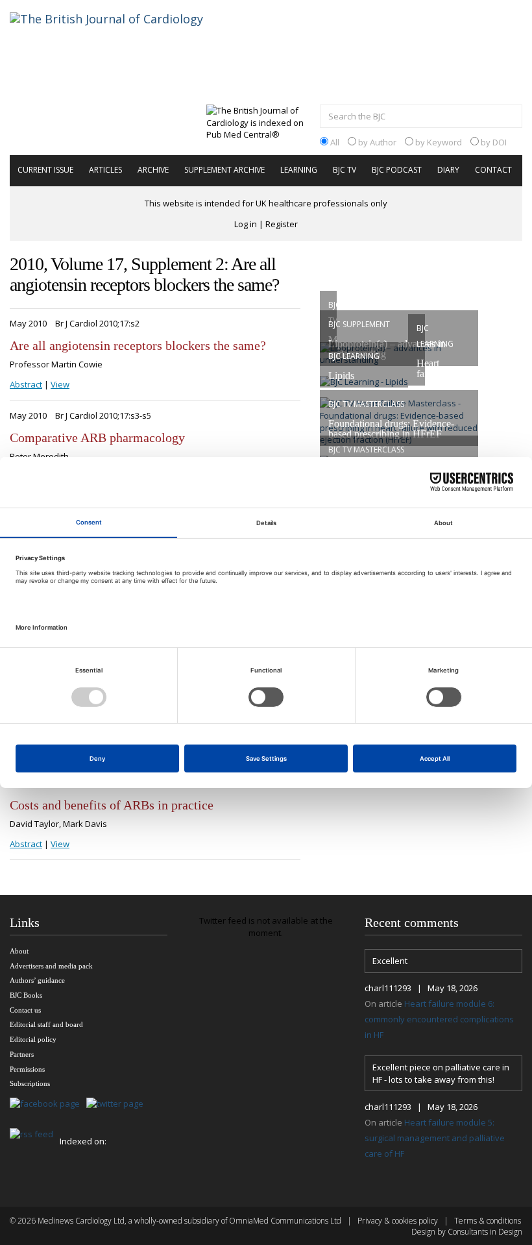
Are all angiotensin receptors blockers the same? (138, 345)
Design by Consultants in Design (466, 1231)
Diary (448, 169)
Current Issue (45, 169)
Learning (298, 169)
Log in (245, 224)
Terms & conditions (487, 1220)
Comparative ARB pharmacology (97, 437)
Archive (153, 169)
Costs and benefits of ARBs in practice (111, 805)
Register (281, 224)
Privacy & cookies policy (397, 1220)
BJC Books (26, 995)
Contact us (25, 1010)
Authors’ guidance (37, 980)
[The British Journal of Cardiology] (122, 41)
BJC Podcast (397, 169)
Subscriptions (30, 1083)
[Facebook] (48, 1104)
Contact (493, 169)
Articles (105, 169)
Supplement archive (224, 169)
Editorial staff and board (46, 1024)
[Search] (509, 117)
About (19, 951)
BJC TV (344, 169)
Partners (22, 1054)
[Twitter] (118, 1104)
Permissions (27, 1069)
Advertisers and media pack (51, 966)
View (60, 384)
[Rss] (35, 1135)
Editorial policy (33, 1039)
